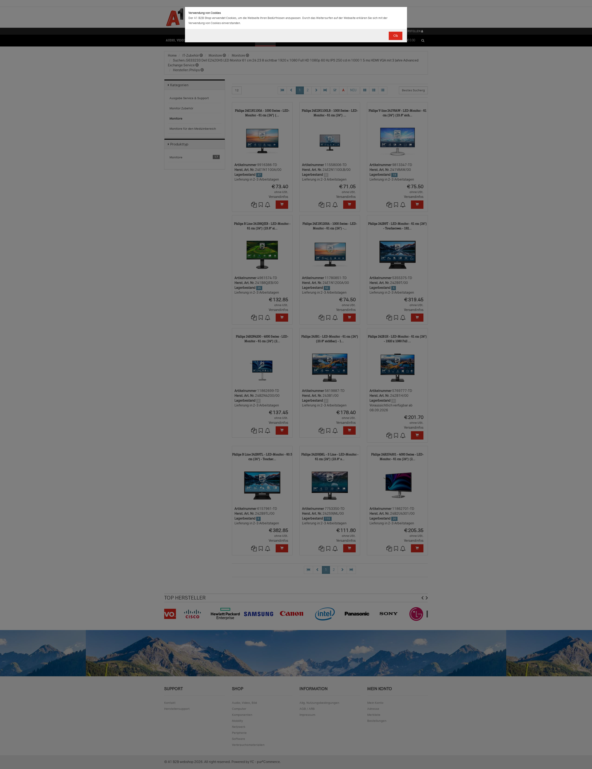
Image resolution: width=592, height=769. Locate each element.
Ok (395, 36)
